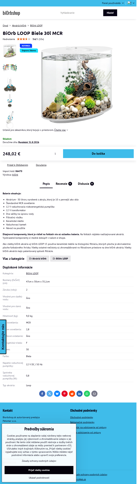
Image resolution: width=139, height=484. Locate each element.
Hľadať (110, 12)
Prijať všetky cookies (39, 470)
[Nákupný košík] (124, 12)
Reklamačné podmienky (82, 422)
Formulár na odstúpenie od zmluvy (88, 427)
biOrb (15, 174)
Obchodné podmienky (81, 417)
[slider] (24, 39)
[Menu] (132, 12)
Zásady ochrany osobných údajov (90, 474)
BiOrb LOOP (32, 273)
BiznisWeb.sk (79, 479)
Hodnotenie (9, 39)
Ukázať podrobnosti (39, 477)
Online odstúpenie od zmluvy (85, 432)
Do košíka (98, 153)
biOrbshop (11, 12)
